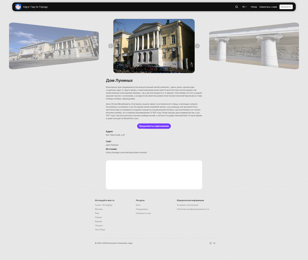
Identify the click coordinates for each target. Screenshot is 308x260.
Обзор (254, 7)
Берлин (98, 221)
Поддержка (142, 209)
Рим (97, 213)
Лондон (99, 225)
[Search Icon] (236, 6)
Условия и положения (187, 205)
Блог (138, 205)
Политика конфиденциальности (193, 209)
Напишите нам (143, 213)
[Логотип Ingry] (18, 7)
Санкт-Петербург (104, 205)
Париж (98, 217)
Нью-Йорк (100, 229)
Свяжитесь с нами (268, 7)
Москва (99, 209)
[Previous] (110, 46)
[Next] (197, 46)
